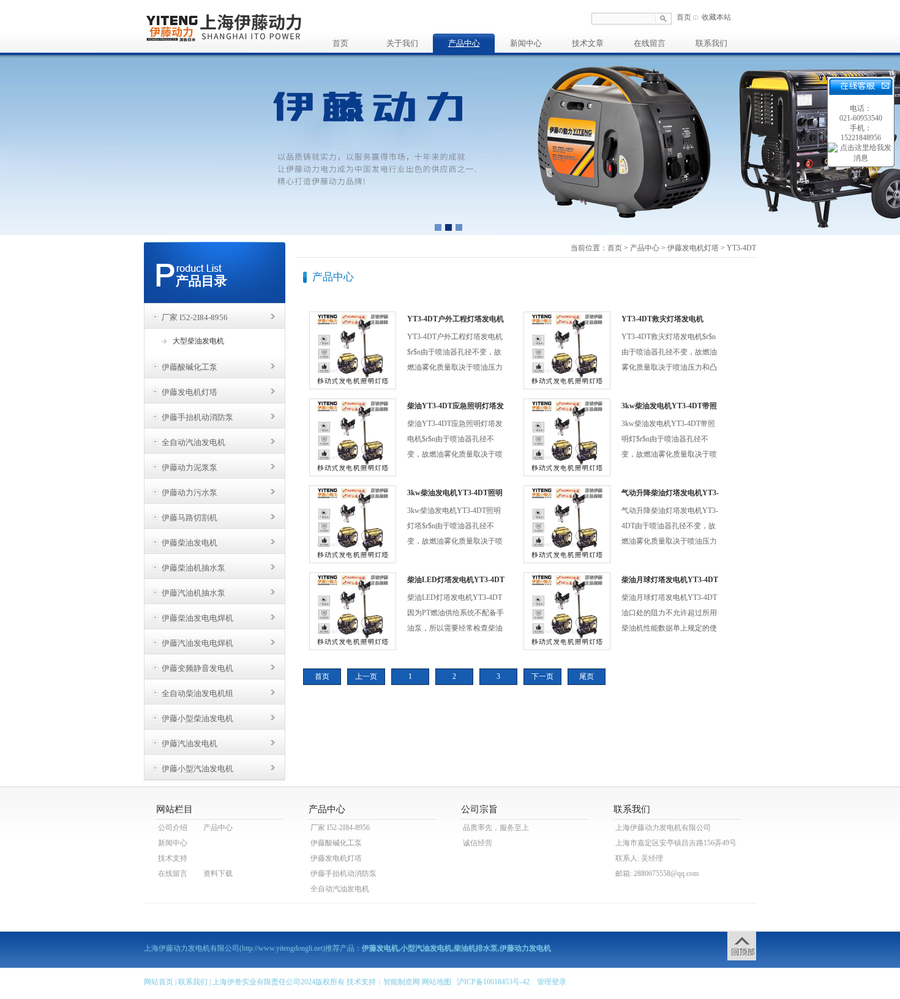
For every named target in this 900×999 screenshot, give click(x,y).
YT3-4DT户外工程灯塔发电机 (455, 319)
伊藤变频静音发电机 (197, 668)
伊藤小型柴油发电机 (197, 718)
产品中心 (464, 43)
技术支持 (172, 858)
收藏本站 (716, 17)
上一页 (366, 676)
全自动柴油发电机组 (197, 693)
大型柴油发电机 (198, 341)
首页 (684, 17)
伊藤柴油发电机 (189, 542)
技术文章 (588, 43)
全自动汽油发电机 (193, 442)
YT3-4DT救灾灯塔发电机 (662, 319)
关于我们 (402, 43)
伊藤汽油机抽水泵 (193, 592)
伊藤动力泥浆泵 (189, 467)
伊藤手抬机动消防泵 (197, 417)
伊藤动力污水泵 (189, 492)
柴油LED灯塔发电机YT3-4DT (455, 579)
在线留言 (650, 43)
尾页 (586, 676)
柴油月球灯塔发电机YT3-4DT (669, 579)
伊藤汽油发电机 (189, 743)
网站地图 (436, 982)
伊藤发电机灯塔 (189, 392)
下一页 (542, 676)
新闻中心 (526, 43)
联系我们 (711, 43)
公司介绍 (172, 827)
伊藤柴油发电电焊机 (197, 618)
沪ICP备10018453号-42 (493, 982)
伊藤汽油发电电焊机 (197, 643)
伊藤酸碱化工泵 (189, 367)
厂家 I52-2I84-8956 (195, 317)
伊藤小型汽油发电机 (197, 768)
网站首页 (158, 982)
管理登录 (551, 982)
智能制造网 (401, 982)
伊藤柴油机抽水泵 (193, 567)
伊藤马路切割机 (189, 517)
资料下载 (218, 873)
